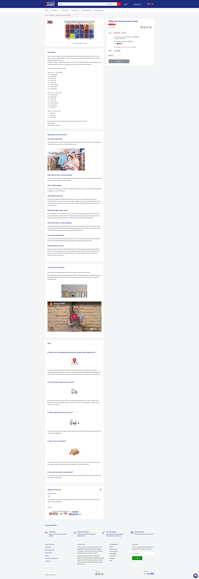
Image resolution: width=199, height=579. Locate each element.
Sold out (119, 61)
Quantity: (111, 55)
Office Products (114, 549)
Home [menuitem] (46, 10)
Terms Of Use (48, 552)
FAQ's (111, 560)
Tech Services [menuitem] (65, 10)
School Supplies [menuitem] (86, 10)
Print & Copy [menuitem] (74, 10)
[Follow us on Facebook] (96, 574)
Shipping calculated (125, 47)
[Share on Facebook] (141, 27)
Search (111, 547)
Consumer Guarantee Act (51, 558)
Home (46, 15)
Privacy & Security (49, 549)
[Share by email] (150, 27)
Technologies (113, 554)
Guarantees (48, 547)
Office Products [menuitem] (99, 10)
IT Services (112, 556)
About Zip (112, 558)
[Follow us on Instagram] (99, 574)
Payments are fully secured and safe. (144, 534)
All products (51, 15)
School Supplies (114, 551)
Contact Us (48, 561)
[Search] (119, 4)
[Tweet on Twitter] (147, 27)
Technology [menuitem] (54, 10)
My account (137, 4)
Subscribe (137, 558)
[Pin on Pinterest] (144, 27)
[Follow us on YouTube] (102, 574)
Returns (47, 555)
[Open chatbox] (195, 576)
